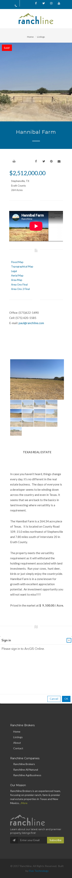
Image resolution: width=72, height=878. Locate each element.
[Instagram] (51, 3)
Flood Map (17, 262)
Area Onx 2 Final (20, 288)
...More (23, 803)
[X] (43, 3)
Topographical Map (22, 266)
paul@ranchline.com (31, 323)
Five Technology (39, 870)
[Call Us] (16, 5)
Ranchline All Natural (25, 769)
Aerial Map (17, 275)
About (17, 742)
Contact (18, 748)
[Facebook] (36, 3)
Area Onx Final (19, 284)
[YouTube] (59, 3)
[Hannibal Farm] (37, 379)
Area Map (16, 279)
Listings (41, 36)
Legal (14, 271)
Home (30, 36)
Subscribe (55, 840)
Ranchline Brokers (24, 764)
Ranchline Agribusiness (27, 775)
